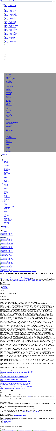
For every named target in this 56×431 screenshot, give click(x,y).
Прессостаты (6, 192)
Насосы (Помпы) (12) (9, 105)
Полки (5, 174)
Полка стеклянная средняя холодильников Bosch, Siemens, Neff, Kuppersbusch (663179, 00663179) (14, 374)
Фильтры (5, 180)
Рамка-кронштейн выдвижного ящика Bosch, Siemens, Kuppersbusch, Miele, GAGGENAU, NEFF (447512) (16, 386)
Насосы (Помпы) (6, 189)
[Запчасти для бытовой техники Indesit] (10, 22)
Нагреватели (6, 170)
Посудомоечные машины (7, 57)
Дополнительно (6, 229)
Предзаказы (5, 231)
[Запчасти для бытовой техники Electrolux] (6, 244)
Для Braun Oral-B (6, 227)
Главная (1, 271)
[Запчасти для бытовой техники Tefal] (9, 38)
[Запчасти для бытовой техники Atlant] (10, 5)
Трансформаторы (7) (9, 93)
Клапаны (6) (7, 121)
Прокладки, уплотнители (7, 220)
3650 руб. (1, 375)
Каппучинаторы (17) (9, 142)
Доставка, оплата (4, 154)
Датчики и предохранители (8, 163)
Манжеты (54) (8, 103)
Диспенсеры (6, 185)
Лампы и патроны (6, 167)
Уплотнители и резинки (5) (10, 123)
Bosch (3, 283)
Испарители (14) (8, 81)
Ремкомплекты (6, 209)
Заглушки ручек (6, 165)
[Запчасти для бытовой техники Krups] (10, 24)
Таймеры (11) (8, 91)
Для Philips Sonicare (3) (9, 148)
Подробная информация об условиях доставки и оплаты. (31, 411)
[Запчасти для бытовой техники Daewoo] (10, 14)
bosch (9, 419)
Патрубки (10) (8, 128)
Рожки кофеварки (6, 222)
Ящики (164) (7, 96)
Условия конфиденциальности (6, 421)
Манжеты (5, 187)
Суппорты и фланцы (7, 197)
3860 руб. (1, 382)
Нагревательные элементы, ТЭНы (9, 206)
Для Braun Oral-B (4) (9, 147)
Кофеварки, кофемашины (7, 60)
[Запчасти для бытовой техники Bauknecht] (6, 9)
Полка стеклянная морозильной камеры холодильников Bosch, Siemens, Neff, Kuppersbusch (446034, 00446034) (16, 372)
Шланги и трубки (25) (9, 139)
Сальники (5, 196)
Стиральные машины (7, 50)
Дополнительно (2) (8, 151)
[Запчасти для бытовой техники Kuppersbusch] (11, 25)
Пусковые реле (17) (8, 89)
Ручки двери (6, 175)
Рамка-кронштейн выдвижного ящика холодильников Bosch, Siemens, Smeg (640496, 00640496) (14, 384)
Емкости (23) (7, 133)
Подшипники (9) (8, 107)
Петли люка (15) (8, 106)
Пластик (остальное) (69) (9, 87)
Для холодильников (5, 160)
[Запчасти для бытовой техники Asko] (10, 7)
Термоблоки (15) (8, 136)
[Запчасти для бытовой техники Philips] (10, 32)
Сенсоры (5, 176)
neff (7, 419)
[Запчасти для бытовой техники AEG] (10, 6)
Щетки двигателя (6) (9, 115)
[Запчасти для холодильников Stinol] (9, 37)
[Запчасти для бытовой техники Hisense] (6, 248)
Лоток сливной (6, 168)
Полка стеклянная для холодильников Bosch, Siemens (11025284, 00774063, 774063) (12, 388)
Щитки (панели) (6, 181)
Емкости (5, 214)
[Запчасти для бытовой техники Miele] (10, 28)
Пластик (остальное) (7, 173)
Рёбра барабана (6, 194)
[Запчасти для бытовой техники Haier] (10, 19)
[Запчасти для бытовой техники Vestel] (6, 267)
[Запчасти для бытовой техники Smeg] (10, 36)
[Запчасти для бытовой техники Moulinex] (10, 29)
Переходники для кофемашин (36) (11, 138)
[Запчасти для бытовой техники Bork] (9, 11)
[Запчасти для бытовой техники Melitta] (6, 256)
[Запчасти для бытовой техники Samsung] (6, 263)
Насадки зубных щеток (5, 226)
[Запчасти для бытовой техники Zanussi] (10, 42)
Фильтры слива (6, 198)
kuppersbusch (5, 419)
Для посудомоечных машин (6, 201)
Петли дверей (6, 172)
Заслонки (5, 166)
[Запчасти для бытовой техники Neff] (9, 30)
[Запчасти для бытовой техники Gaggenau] (10, 16)
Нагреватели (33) (8, 84)
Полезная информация (5, 423)
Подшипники (6, 191)
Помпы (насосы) (6, 208)
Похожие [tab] (5, 288)
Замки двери (6, 202)
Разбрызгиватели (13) (9, 126)
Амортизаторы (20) (8, 100)
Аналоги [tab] (4, 287)
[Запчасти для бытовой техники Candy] (10, 13)
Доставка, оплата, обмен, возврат (7, 420)
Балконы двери (6, 161)
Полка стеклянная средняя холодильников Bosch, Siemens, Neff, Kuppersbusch (24, 271)
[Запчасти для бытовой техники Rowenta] (10, 33)
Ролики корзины (6, 210)
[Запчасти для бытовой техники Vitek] (10, 39)
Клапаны (5, 204)
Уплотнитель (6, 179)
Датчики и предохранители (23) (10, 78)
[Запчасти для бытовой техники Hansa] (10, 18)
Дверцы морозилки (7, 164)
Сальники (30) (8, 112)
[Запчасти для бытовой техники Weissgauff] (10, 40)
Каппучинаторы (6, 223)
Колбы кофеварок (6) (9, 134)
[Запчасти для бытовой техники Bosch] (6, 240)
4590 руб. (1, 380)
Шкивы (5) (7, 116)
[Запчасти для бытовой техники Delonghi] (10, 15)
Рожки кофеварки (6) (9, 141)
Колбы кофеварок (6, 215)
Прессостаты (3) (8, 108)
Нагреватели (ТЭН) (7, 188)
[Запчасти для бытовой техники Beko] (10, 10)
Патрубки (5, 211)
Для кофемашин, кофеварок (6, 213)
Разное (5, 193)
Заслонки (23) (8, 80)
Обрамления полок (7, 171)
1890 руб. (1, 385)
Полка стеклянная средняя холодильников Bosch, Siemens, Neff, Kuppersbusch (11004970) (13, 377)
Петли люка (5, 190)
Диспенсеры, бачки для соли (8, 207)
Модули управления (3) (9, 130)
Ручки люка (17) (8, 111)
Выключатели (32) (8, 77)
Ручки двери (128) (8, 90)
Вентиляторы (6, 162)
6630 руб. (1, 373)
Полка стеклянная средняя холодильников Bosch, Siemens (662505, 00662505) (11, 379)
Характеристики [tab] (4, 286)
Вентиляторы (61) (8, 76)
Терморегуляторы (6, 178)
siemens (11, 419)
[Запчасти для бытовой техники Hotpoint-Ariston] (11, 20)
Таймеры (5, 177)
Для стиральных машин (5, 183)
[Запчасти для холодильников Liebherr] (10, 27)
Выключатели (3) (8, 119)
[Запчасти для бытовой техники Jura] (9, 23)
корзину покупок (28, 396)
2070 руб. (1, 387)
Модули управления (7, 169)
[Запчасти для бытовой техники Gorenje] (10, 17)
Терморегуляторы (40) (9, 92)
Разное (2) (7, 109)
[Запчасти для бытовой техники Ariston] (6, 235)
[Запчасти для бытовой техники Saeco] (10, 34)
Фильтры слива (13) (9, 114)
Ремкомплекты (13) (8, 127)
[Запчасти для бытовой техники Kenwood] (6, 252)
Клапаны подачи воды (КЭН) (8, 186)
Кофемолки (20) (8, 144)
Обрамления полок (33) (9, 86)
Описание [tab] (51, 285)
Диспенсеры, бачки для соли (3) (10, 124)
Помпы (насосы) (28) (9, 125)
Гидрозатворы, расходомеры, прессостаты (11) (12, 122)
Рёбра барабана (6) (8, 110)
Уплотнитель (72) (8, 94)
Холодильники (6, 45)
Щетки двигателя (6, 199)
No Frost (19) (7, 85)
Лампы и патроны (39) (9, 82)
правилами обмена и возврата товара (20, 415)
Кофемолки (5, 225)
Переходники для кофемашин (8, 219)
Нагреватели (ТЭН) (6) (9, 104)
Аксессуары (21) (8, 97)
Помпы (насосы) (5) (9, 137)
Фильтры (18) (8, 140)
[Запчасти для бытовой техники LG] (9, 26)
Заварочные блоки (6, 224)
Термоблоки (5, 217)
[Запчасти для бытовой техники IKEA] (10, 21)
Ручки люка (5, 195)
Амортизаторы (6, 184)
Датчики (5, 203)
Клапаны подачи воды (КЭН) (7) (10, 102)
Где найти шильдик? (5, 422)
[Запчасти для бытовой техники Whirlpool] (10, 41)
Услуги (3, 230)
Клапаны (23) (8, 135)
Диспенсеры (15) (8, 101)
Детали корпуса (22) (9, 143)
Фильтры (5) (7, 129)
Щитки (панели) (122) (9, 95)
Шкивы (5, 200)
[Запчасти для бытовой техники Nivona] (10, 31)
